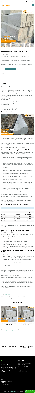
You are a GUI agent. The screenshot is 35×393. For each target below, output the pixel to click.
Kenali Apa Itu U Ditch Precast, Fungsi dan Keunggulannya (24, 367)
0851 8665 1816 (8, 292)
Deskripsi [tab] (8, 79)
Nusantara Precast (6, 193)
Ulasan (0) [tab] (27, 79)
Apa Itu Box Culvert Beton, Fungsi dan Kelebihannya (24, 364)
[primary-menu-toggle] (33, 5)
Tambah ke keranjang (10, 68)
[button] (32, 12)
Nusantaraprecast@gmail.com (8, 379)
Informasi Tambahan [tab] (17, 79)
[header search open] (33, 1)
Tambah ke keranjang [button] (9, 314)
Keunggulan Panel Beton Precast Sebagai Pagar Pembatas (24, 371)
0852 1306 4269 (8, 294)
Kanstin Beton (6, 74)
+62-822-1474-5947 (6, 377)
